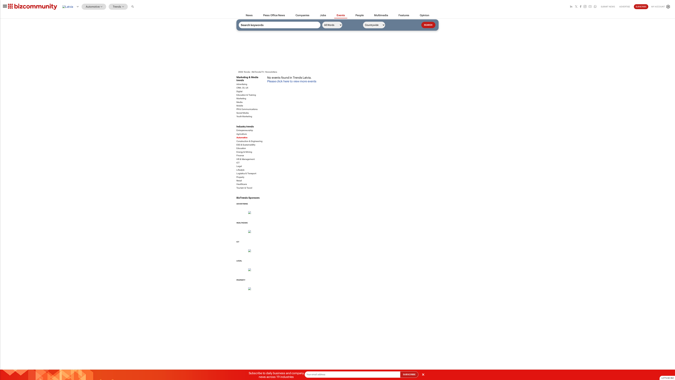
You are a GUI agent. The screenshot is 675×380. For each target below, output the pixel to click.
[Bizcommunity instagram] (585, 6)
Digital (239, 91)
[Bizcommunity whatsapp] (595, 6)
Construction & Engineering (249, 141)
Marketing (241, 98)
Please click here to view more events (291, 81)
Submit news (608, 6)
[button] (133, 7)
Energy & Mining (244, 152)
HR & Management (245, 159)
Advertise (624, 6)
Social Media (242, 113)
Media (239, 102)
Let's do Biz (667, 378)
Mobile (239, 105)
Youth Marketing (244, 116)
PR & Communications (247, 109)
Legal (239, 166)
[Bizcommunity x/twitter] (576, 6)
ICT (238, 163)
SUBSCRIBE (409, 374)
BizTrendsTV (258, 72)
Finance (240, 155)
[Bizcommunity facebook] (580, 6)
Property (240, 177)
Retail (239, 180)
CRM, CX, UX (242, 88)
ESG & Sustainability (245, 145)
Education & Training (246, 95)
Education (241, 148)
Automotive (242, 137)
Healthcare (241, 184)
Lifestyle (240, 170)
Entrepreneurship (244, 130)
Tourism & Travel (244, 188)
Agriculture (241, 134)
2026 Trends (244, 72)
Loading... (6, 298)
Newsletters (271, 72)
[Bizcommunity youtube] (590, 6)
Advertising (241, 84)
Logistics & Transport (246, 173)
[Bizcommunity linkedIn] (571, 6)
